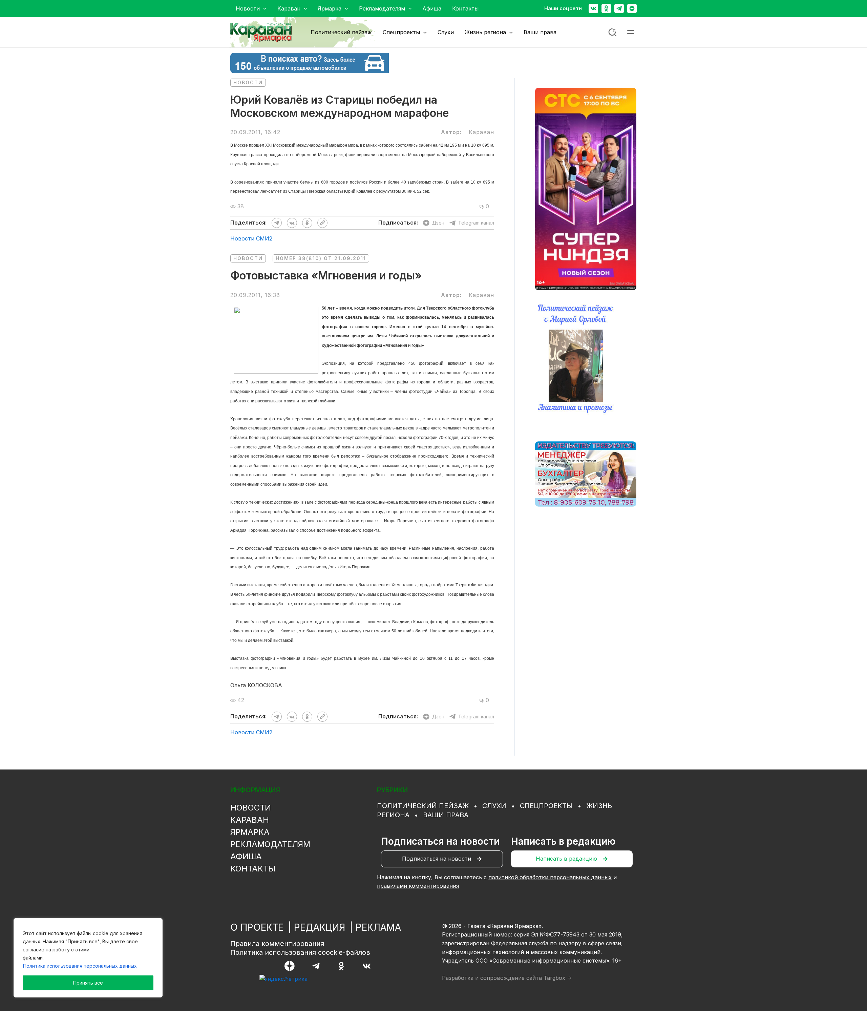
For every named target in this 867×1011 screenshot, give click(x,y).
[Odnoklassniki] (606, 8)
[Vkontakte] (593, 8)
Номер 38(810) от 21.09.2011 (321, 258)
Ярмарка (250, 832)
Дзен (438, 223)
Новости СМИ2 (251, 238)
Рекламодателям (270, 844)
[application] (263, 8)
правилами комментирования (418, 885)
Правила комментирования (277, 944)
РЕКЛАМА (378, 927)
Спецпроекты (546, 806)
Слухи (494, 806)
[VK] (366, 966)
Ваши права (445, 815)
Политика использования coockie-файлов (300, 952)
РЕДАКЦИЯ (319, 927)
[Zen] (632, 8)
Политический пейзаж (423, 806)
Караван (249, 820)
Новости (248, 82)
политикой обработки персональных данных (550, 877)
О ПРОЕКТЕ (256, 927)
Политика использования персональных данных (80, 966)
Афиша (246, 856)
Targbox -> (558, 977)
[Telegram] (619, 8)
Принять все (88, 983)
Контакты (252, 868)
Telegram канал (476, 223)
